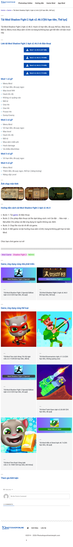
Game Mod (50, 3)
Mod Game (6, 255)
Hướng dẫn (39, 3)
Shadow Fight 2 (20, 255)
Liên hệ (43, 528)
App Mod (61, 3)
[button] (48, 540)
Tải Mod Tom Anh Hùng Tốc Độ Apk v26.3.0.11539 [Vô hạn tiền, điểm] (17, 358)
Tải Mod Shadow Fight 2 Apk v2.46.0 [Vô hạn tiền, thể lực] (53, 294)
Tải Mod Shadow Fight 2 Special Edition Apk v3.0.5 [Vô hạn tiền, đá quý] (18, 294)
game (15, 215)
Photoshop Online (25, 3)
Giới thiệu (34, 528)
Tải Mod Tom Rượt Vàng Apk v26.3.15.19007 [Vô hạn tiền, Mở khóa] (18, 464)
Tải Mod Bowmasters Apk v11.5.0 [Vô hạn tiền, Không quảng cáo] (53, 358)
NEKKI (31, 255)
